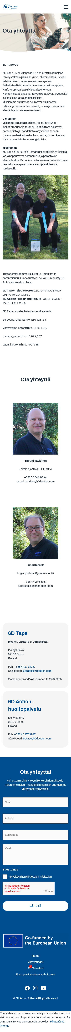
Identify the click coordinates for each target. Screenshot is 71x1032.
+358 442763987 (25, 666)
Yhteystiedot (35, 962)
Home (35, 955)
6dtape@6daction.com (37, 670)
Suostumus (12, 869)
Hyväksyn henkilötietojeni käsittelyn (30, 876)
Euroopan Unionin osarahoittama (35, 974)
